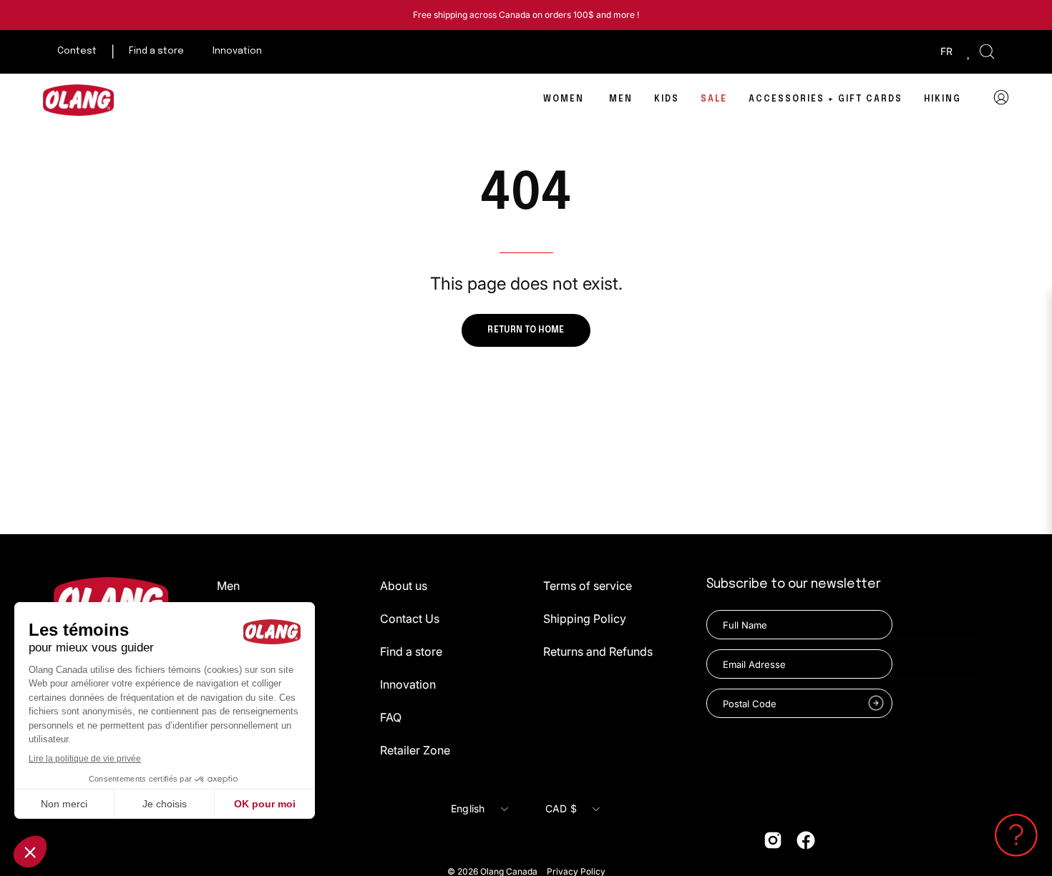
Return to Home (525, 330)
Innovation (408, 684)
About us (403, 586)
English (468, 808)
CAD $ (561, 808)
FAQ (390, 717)
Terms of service (587, 586)
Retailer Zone (415, 750)
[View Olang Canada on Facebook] (806, 840)
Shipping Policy (584, 618)
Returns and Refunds (598, 651)
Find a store (411, 651)
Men (228, 586)
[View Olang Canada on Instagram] (773, 840)
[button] (987, 51)
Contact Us (409, 618)
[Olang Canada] (79, 100)
